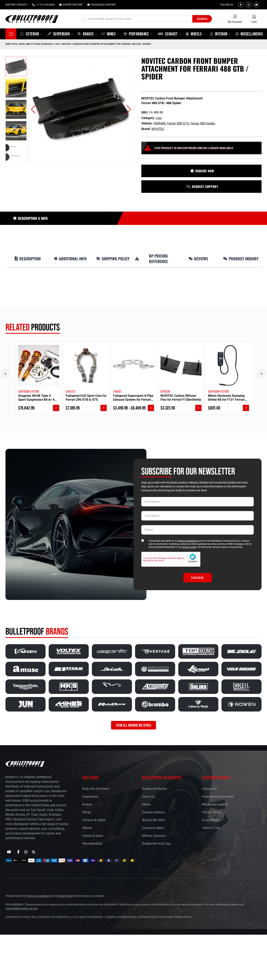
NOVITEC (157, 129)
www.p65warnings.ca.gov (21, 908)
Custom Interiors (153, 812)
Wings (86, 812)
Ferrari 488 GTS (178, 123)
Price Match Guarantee (217, 796)
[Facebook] (241, 4)
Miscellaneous (92, 843)
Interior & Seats (92, 836)
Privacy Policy (211, 812)
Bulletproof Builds (154, 789)
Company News (153, 828)
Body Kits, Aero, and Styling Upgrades (29, 44)
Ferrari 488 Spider (202, 123)
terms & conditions (188, 540)
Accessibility (210, 820)
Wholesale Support (215, 804)
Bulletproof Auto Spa (156, 843)
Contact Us (209, 789)
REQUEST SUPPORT (205, 186)
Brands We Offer (153, 820)
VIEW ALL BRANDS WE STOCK (133, 725)
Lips (57, 44)
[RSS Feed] (33, 852)
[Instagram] (248, 4)
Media (146, 804)
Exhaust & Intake (93, 820)
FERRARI (159, 123)
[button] (33, 109)
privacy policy (189, 547)
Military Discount (154, 836)
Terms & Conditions (38, 895)
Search (202, 18)
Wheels (87, 828)
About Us (148, 796)
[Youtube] (256, 4)
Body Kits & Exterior (95, 789)
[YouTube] (9, 852)
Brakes (87, 804)
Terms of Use (211, 828)
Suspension (90, 796)
